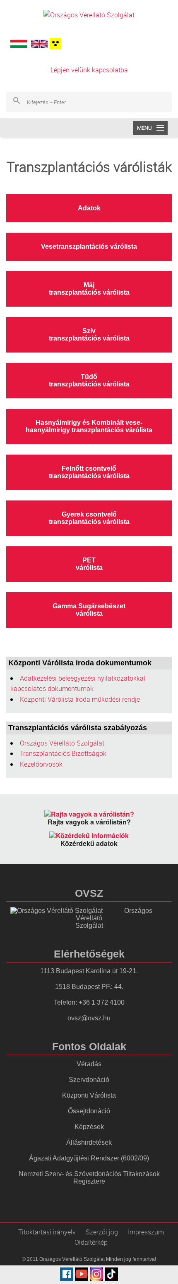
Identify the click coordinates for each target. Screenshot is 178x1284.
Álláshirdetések (89, 1142)
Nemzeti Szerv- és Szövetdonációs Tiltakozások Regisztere (89, 1177)
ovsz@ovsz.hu (89, 1018)
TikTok (111, 1274)
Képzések (89, 1126)
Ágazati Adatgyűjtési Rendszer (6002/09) (89, 1158)
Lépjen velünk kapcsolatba (89, 69)
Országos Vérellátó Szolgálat (62, 743)
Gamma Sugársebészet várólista (89, 610)
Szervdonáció (89, 1079)
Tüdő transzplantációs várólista (89, 380)
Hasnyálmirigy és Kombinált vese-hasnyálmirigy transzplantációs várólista (89, 426)
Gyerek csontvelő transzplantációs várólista (89, 518)
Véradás (89, 1063)
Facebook (66, 1274)
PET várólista (89, 564)
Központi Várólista (89, 1095)
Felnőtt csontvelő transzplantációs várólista (89, 472)
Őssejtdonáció (89, 1111)
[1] (54, 43)
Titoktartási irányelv (47, 1231)
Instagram (96, 1274)
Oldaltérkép (91, 1242)
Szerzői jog (102, 1231)
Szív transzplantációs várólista (89, 334)
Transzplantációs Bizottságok (63, 753)
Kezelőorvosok (41, 764)
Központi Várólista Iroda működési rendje (80, 699)
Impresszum (146, 1231)
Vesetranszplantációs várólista (89, 246)
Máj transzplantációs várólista (89, 288)
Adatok (89, 208)
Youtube (81, 1274)
